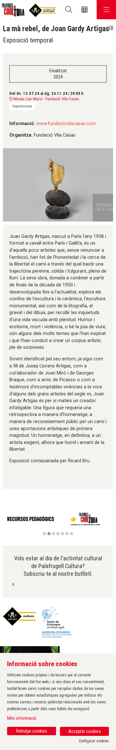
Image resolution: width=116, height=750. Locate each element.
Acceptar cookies (84, 731)
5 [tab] (62, 533)
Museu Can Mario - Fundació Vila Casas (46, 98)
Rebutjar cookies (31, 731)
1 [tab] (44, 533)
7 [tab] (71, 533)
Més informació (21, 718)
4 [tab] (58, 533)
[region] (58, 523)
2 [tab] (49, 533)
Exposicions (22, 106)
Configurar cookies (94, 741)
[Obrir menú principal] (106, 9)
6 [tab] (67, 533)
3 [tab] (53, 533)
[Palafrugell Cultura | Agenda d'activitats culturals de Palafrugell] (28, 9)
